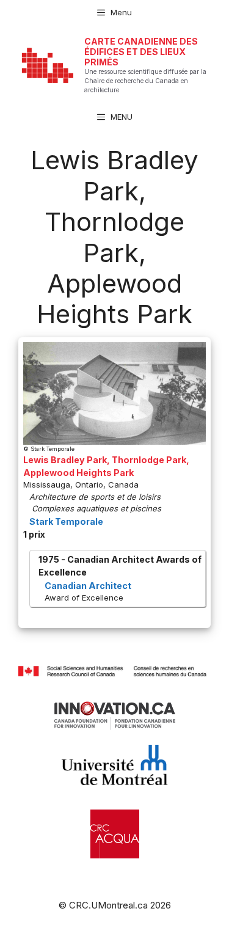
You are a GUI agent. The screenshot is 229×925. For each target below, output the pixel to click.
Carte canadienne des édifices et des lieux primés (141, 51)
